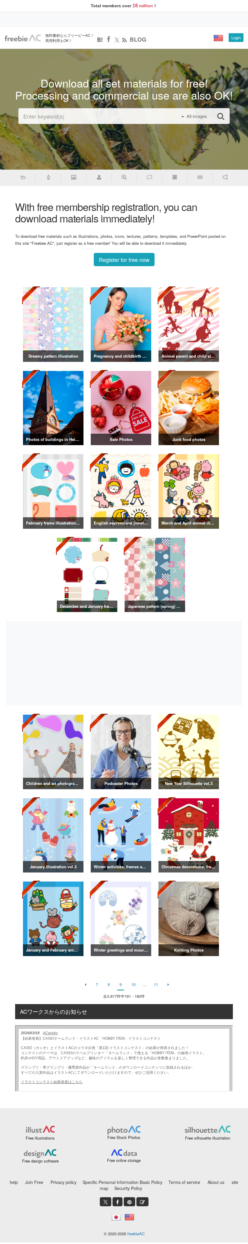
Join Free (34, 1182)
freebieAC (136, 1233)
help (14, 1182)
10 (133, 984)
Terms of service (184, 1182)
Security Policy (128, 1188)
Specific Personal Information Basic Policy (122, 1182)
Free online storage (124, 1160)
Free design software (40, 1161)
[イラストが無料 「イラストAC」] (23, 38)
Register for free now (124, 259)
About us (215, 1182)
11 (156, 984)
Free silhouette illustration (207, 1138)
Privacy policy (64, 1182)
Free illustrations (40, 1138)
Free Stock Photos (123, 1137)
